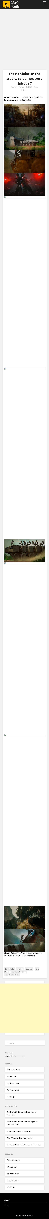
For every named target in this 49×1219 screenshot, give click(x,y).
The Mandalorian (12, 974)
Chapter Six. (26, 100)
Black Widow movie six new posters (19, 1138)
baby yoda (9, 969)
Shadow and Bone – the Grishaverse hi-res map (23, 1145)
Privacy (6, 1205)
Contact (6, 1200)
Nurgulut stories (13, 1090)
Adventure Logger (13, 1070)
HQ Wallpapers (12, 1076)
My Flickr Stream (13, 1083)
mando (29, 969)
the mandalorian (19, 972)
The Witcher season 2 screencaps (19, 1131)
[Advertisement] (24, 40)
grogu (20, 969)
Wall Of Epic (11, 1097)
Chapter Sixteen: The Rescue (15, 953)
